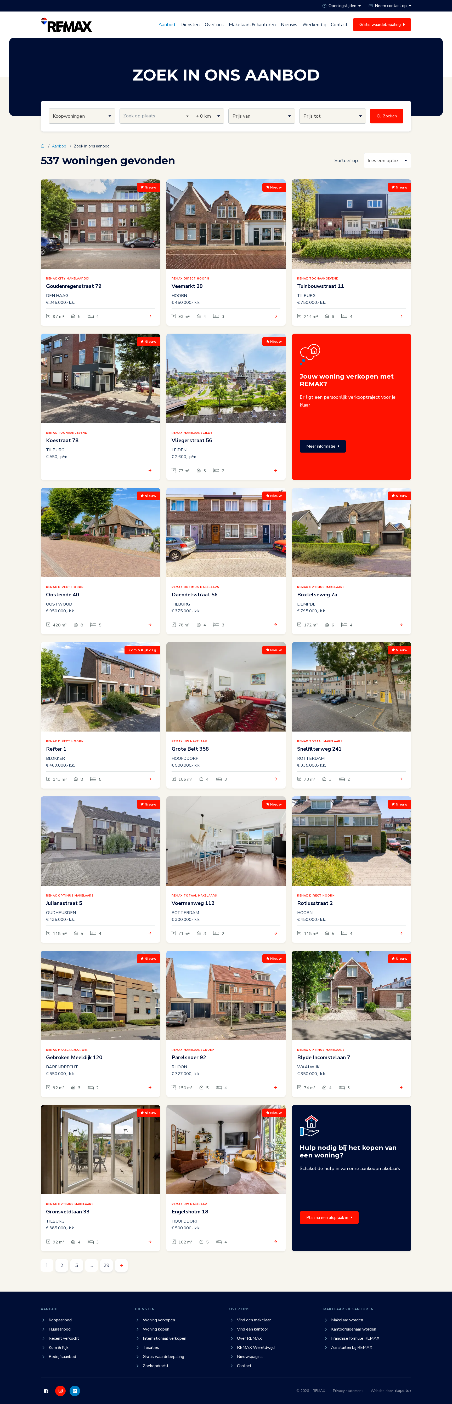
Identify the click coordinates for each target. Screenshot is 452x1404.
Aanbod (167, 24)
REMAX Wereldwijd (256, 1347)
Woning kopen (156, 1329)
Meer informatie (320, 446)
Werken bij (314, 24)
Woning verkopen (159, 1320)
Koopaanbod (60, 1320)
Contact (339, 24)
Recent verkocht (64, 1338)
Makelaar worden (347, 1320)
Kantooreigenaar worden (353, 1329)
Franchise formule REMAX (355, 1338)
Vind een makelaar (254, 1320)
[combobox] (156, 116)
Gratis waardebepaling (163, 1357)
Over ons (214, 24)
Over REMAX (249, 1338)
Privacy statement (348, 1390)
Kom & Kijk (59, 1347)
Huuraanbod (60, 1329)
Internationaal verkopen (164, 1338)
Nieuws (289, 24)
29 (106, 1265)
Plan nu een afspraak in (327, 1217)
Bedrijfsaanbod (62, 1357)
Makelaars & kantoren (252, 24)
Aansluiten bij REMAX (351, 1347)
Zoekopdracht (155, 1366)
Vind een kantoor (252, 1329)
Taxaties (151, 1347)
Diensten (190, 24)
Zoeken (390, 116)
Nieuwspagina (250, 1357)
